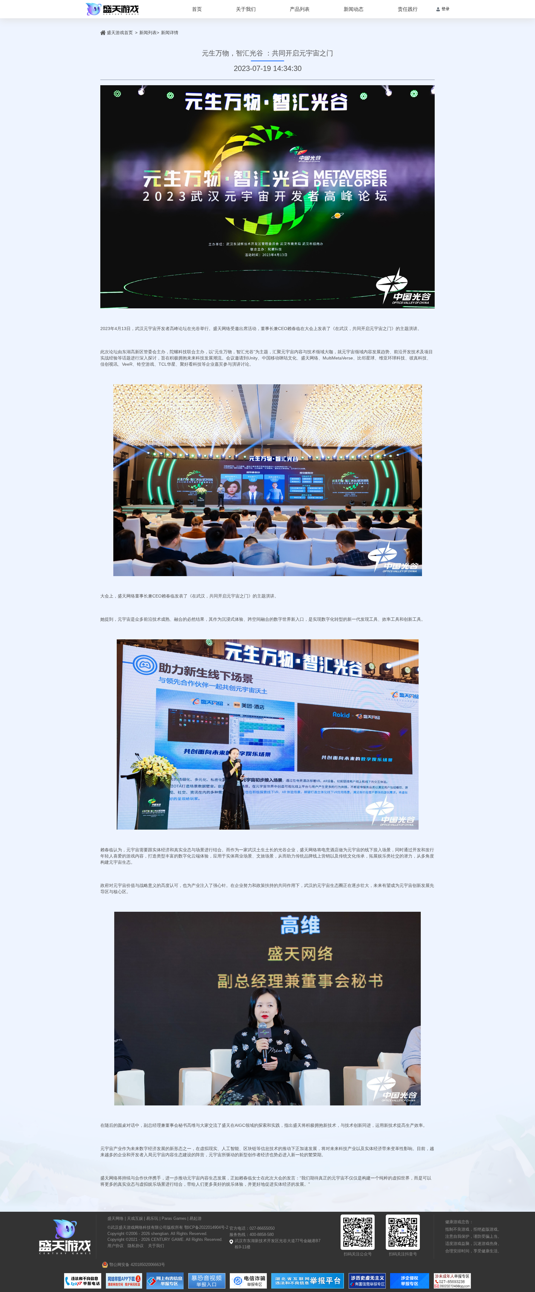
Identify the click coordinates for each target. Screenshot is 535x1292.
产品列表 (300, 9)
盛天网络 (115, 1218)
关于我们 (246, 9)
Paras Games (174, 1218)
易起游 (195, 1218)
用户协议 (115, 1246)
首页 (197, 9)
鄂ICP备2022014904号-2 (205, 1227)
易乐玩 (152, 1218)
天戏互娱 (135, 1218)
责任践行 (408, 9)
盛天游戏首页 (120, 32)
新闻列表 (148, 32)
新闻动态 (353, 9)
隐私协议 (136, 1246)
